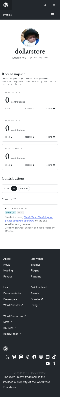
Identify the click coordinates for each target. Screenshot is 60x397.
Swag (36, 305)
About (7, 258)
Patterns (36, 276)
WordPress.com (14, 316)
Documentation (12, 293)
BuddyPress (12, 333)
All (14, 188)
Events (35, 293)
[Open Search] (44, 5)
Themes (35, 264)
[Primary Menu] (52, 14)
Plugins (35, 270)
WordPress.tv (13, 305)
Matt (8, 322)
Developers (10, 299)
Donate (37, 299)
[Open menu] (54, 5)
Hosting (8, 270)
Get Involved (39, 287)
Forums (24, 188)
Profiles (7, 14)
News (6, 264)
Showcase (37, 258)
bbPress (10, 328)
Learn (6, 287)
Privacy (7, 276)
